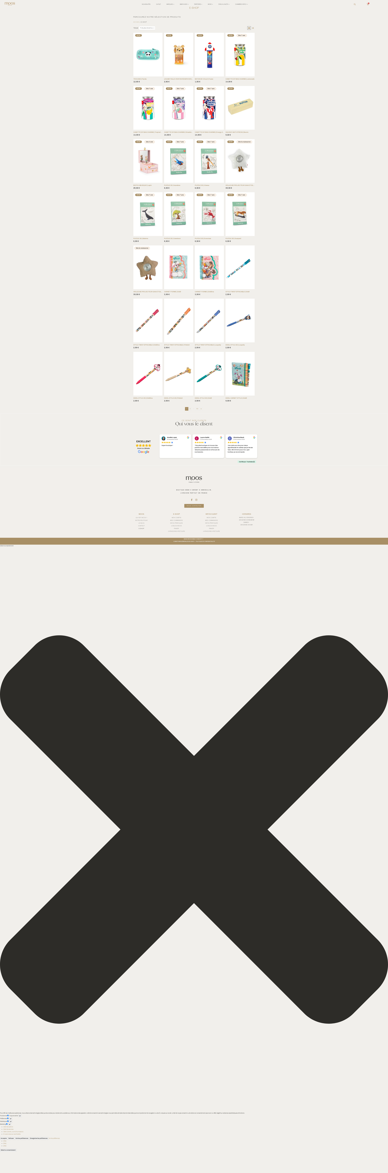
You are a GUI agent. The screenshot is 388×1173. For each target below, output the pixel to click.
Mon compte (176, 517)
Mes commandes (176, 520)
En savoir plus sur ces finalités (12, 1134)
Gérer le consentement (8, 1150)
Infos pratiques (176, 523)
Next (201, 409)
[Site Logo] (10, 4)
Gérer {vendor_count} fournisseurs (13, 1131)
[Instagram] (196, 500)
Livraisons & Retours (176, 531)
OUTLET (158, 4)
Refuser (11, 1138)
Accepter (4, 1138)
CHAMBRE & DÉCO (240, 4)
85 (197, 409)
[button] (249, 28)
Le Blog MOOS (176, 526)
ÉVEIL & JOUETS (223, 4)
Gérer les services (8, 1129)
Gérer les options (8, 1127)
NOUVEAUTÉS (146, 4)
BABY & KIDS (183, 4)
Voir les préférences (21, 1138)
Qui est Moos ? (141, 517)
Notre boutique (141, 520)
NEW (138, 35)
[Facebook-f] (192, 500)
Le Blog (141, 523)
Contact (141, 526)
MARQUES (170, 4)
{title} (4, 1141)
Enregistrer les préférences (39, 1138)
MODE (210, 4)
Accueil (136, 22)
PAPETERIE (197, 4)
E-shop (141, 528)
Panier (176, 528)
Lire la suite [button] (231, 455)
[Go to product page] (178, 267)
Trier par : (136, 28)
